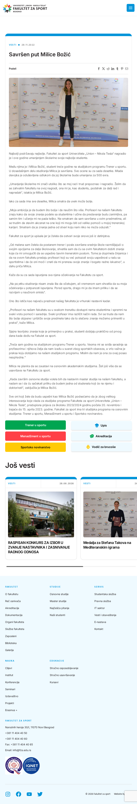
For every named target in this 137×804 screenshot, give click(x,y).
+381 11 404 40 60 (16, 738)
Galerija (9, 650)
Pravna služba (102, 601)
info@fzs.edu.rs (22, 750)
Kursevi (54, 682)
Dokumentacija (13, 614)
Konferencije (12, 682)
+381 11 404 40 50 (16, 732)
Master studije (58, 601)
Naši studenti (57, 614)
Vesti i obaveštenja (105, 614)
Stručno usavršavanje (62, 675)
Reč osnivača (13, 601)
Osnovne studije (59, 594)
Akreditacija (12, 608)
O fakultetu (11, 594)
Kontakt (98, 628)
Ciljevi (8, 668)
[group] (41, 518)
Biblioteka (11, 643)
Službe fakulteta (14, 628)
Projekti (9, 703)
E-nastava (100, 621)
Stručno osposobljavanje (64, 668)
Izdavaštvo (11, 696)
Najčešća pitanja (59, 608)
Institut (9, 675)
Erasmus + (11, 710)
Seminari (10, 689)
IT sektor (99, 608)
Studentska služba (105, 594)
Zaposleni (10, 636)
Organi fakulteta (14, 621)
